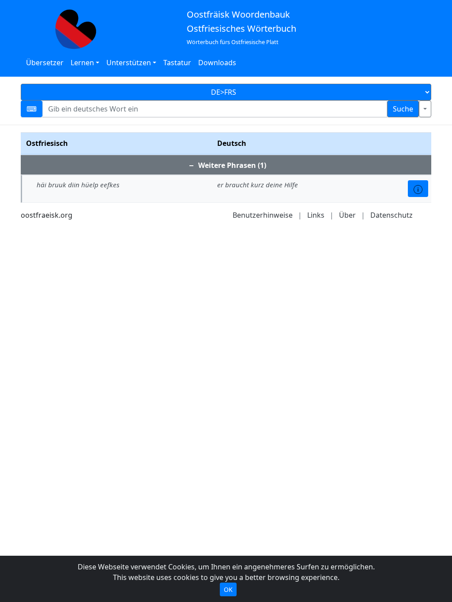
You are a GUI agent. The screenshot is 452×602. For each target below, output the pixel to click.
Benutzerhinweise (263, 215)
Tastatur (177, 62)
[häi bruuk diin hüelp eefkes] (418, 188)
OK (228, 589)
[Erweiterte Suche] (425, 108)
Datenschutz (391, 215)
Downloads (217, 62)
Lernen (82, 62)
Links (315, 215)
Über (347, 215)
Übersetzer (45, 62)
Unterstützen (128, 62)
